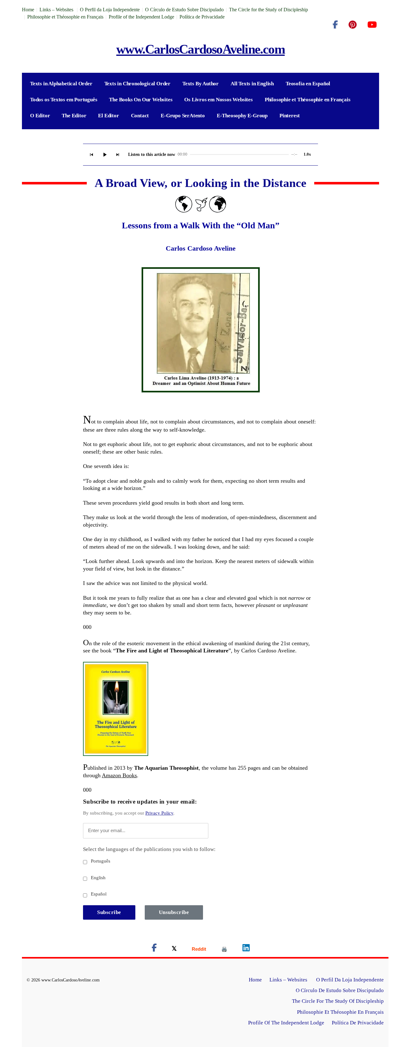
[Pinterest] (353, 25)
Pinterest (289, 116)
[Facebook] (335, 25)
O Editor (40, 116)
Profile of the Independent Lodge (141, 16)
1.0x (307, 154)
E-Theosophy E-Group (242, 116)
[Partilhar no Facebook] (154, 949)
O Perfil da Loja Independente (110, 9)
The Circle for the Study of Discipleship (268, 9)
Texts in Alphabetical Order (61, 84)
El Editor (108, 116)
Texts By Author (200, 84)
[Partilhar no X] (174, 949)
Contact (140, 116)
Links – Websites (57, 9)
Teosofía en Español (308, 84)
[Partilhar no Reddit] (199, 949)
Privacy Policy (159, 813)
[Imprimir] (224, 949)
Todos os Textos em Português (63, 100)
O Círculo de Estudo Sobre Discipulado (184, 9)
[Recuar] (91, 155)
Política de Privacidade (202, 16)
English (98, 877)
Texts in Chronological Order (137, 84)
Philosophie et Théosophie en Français (65, 16)
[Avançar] (117, 155)
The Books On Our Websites (140, 100)
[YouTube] (372, 25)
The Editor (74, 116)
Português (100, 861)
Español (98, 893)
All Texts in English (252, 84)
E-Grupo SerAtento (183, 116)
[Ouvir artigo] (105, 155)
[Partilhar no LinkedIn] (246, 949)
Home (28, 9)
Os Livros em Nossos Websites (218, 100)
